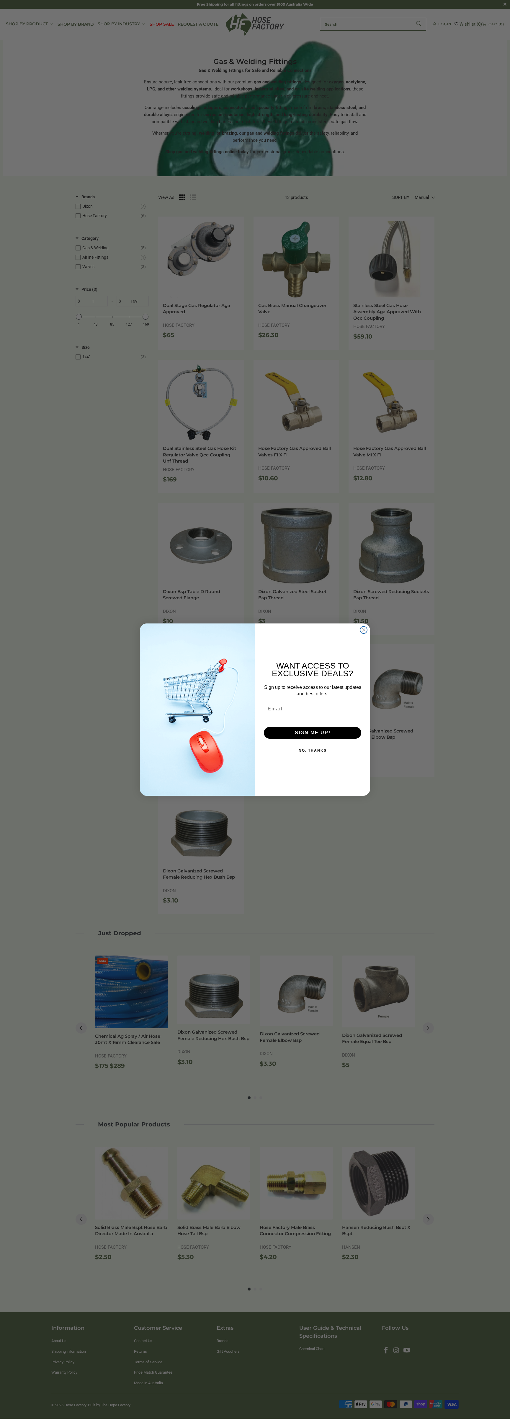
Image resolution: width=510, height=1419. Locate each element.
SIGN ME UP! (313, 732)
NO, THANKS (313, 750)
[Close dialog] (363, 629)
